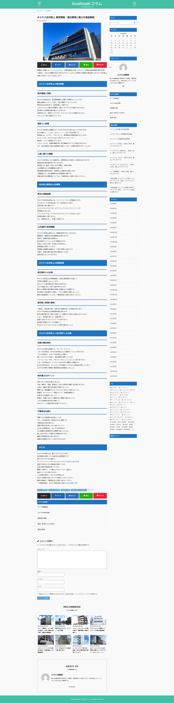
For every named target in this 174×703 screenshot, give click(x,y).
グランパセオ (124, 395)
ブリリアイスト (115, 412)
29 (131, 47)
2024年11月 (113, 294)
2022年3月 (113, 357)
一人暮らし (51, 132)
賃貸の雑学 (41, 529)
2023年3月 (113, 328)
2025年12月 (113, 232)
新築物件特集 (66, 490)
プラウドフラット (126, 412)
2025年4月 (113, 270)
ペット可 (113, 417)
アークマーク (114, 390)
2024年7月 (113, 314)
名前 (39, 571)
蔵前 (131, 427)
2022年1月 (113, 366)
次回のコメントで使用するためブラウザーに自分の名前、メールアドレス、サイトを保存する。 (69, 594)
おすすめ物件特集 (54, 490)
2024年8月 (113, 309)
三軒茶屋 (113, 422)
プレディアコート (115, 414)
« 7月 (111, 52)
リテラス (121, 417)
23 (135, 45)
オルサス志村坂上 (56, 70)
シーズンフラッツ (127, 399)
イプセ (133, 390)
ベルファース (126, 414)
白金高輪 (125, 427)
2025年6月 (113, 261)
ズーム (133, 402)
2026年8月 (113, 203)
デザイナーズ (122, 404)
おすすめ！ (114, 387)
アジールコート (124, 387)
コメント (40, 549)
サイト (39, 586)
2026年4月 (113, 222)
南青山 (113, 424)
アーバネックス (125, 390)
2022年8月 (113, 333)
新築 (131, 424)
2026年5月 (113, 218)
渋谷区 (113, 427)
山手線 (125, 424)
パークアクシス (115, 409)
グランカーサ (114, 395)
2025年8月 (113, 251)
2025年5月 (113, 266)
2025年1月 (113, 285)
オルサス (91, 490)
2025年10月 (113, 242)
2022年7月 (113, 338)
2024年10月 (113, 299)
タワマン (113, 404)
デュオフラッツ (115, 407)
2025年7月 (113, 256)
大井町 (119, 424)
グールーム (114, 397)
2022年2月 (113, 361)
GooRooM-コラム (87, 4)
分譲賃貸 (132, 422)
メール (40, 579)
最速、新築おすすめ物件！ (79, 490)
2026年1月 (113, 227)
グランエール (125, 392)
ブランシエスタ (126, 409)
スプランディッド (124, 402)
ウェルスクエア (115, 392)
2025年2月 (113, 280)
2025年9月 (113, 246)
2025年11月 (113, 237)
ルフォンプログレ (127, 419)
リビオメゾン (129, 417)
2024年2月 (113, 318)
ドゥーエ (124, 407)
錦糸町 (113, 429)
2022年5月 (113, 347)
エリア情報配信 (43, 490)
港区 (119, 427)
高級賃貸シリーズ (129, 429)
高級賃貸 (120, 429)
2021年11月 (113, 376)
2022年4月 (113, 352)
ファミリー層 (62, 132)
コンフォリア (123, 397)
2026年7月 (113, 208)
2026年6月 (113, 213)
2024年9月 (113, 304)
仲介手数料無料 (123, 422)
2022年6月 (113, 342)
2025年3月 (113, 275)
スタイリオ (114, 402)
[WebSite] (123, 86)
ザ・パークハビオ (115, 399)
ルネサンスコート (115, 419)
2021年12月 (113, 371)
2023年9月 (113, 323)
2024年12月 (113, 290)
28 (127, 47)
